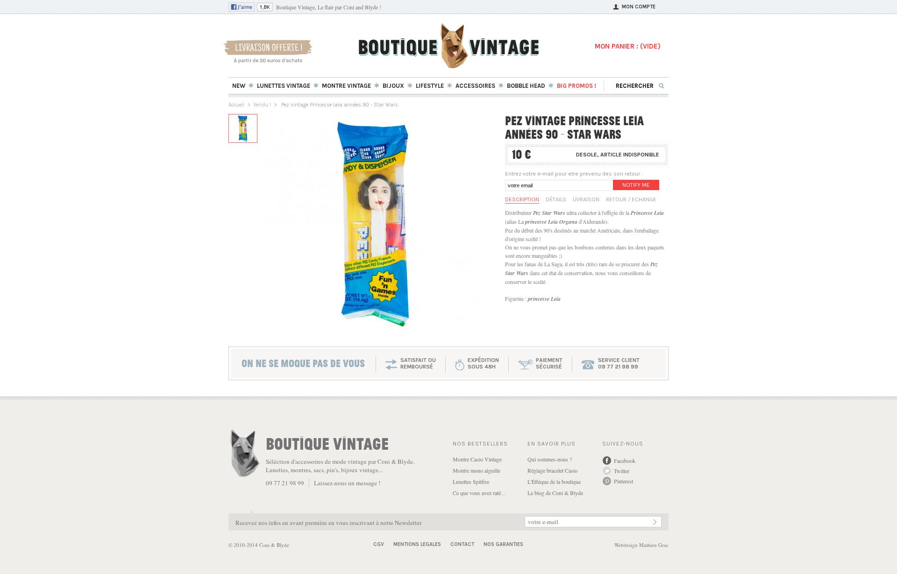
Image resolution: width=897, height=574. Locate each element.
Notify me (636, 185)
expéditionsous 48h (483, 363)
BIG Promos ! (576, 85)
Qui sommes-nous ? (549, 459)
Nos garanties (503, 544)
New (238, 85)
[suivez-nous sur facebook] (250, 9)
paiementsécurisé (549, 363)
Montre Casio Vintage (477, 459)
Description (522, 199)
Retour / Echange (631, 199)
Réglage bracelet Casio (552, 470)
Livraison (586, 199)
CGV (378, 544)
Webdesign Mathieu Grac (641, 544)
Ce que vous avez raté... (479, 492)
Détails (556, 199)
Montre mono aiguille (476, 470)
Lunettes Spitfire (471, 481)
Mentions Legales (417, 544)
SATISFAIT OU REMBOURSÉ (418, 363)
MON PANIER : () (628, 46)
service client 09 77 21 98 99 (619, 363)
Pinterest (623, 481)
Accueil (236, 105)
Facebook (624, 460)
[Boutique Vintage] (448, 65)
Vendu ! (262, 105)
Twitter (621, 471)
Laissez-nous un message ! (347, 483)
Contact (462, 544)
